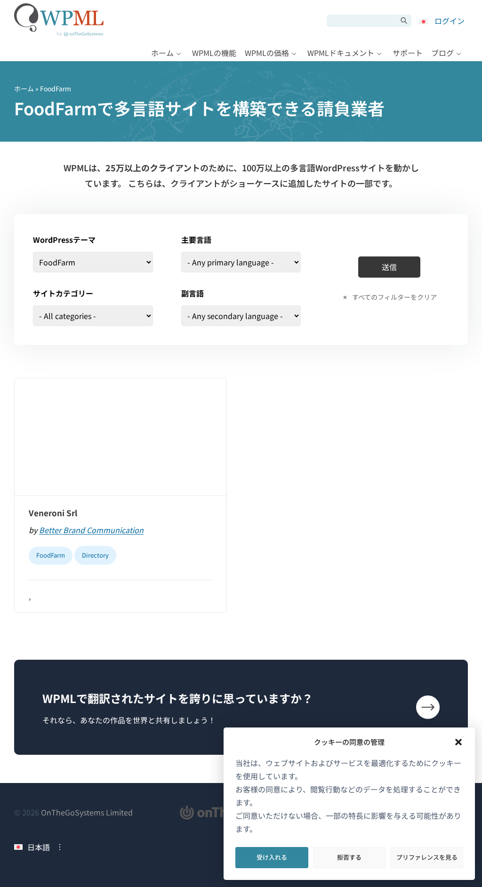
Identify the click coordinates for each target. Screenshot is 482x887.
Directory (95, 555)
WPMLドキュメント (340, 52)
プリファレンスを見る (427, 857)
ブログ (442, 52)
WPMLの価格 (267, 52)
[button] (458, 742)
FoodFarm (50, 555)
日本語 (38, 847)
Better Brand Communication (91, 529)
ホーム (162, 52)
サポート (408, 52)
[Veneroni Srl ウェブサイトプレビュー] (120, 437)
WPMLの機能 (214, 52)
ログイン (449, 20)
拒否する (349, 857)
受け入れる (272, 857)
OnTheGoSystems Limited (87, 812)
